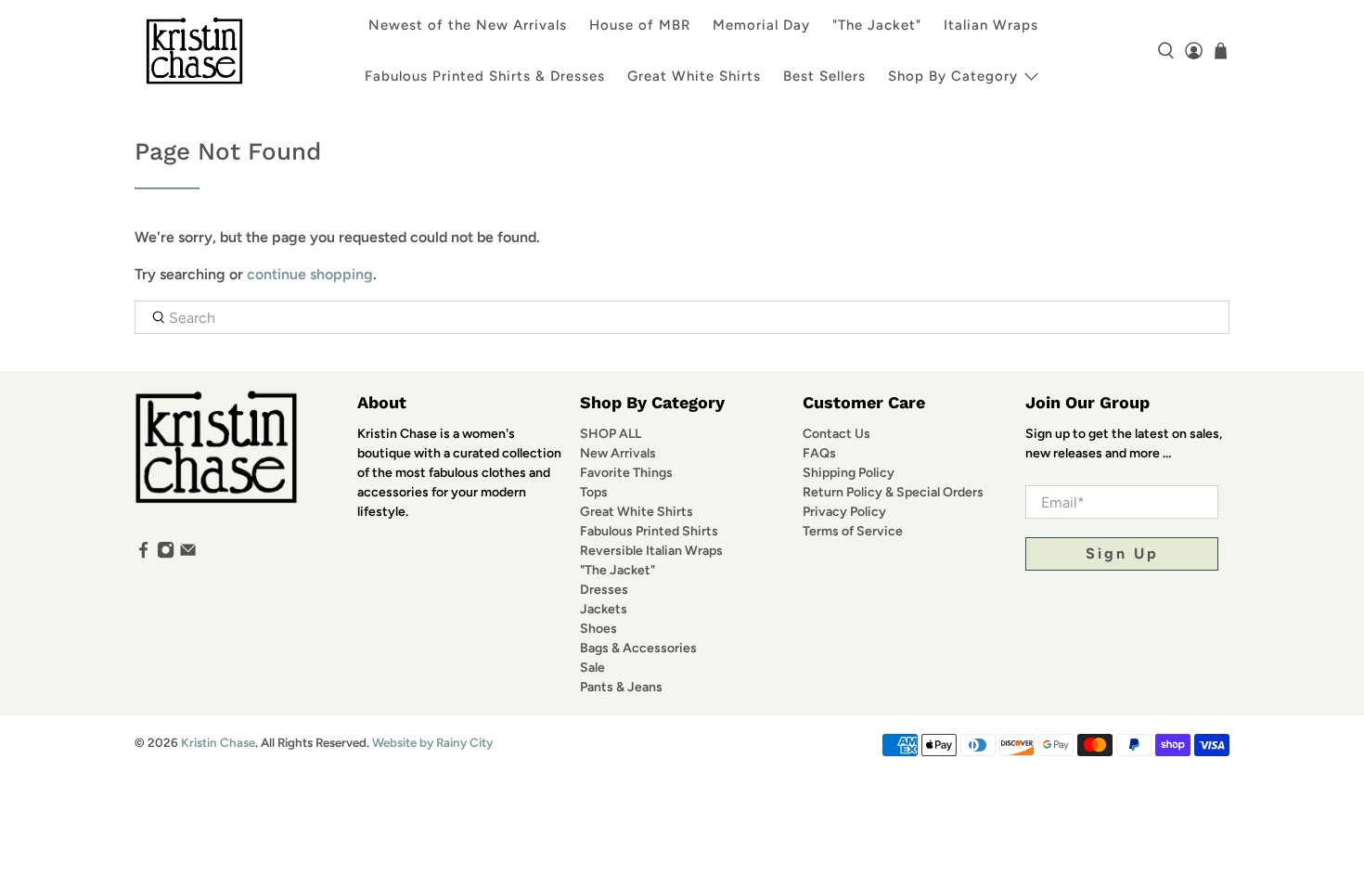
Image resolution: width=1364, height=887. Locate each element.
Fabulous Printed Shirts (649, 531)
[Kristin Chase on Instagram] (165, 554)
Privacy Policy (844, 512)
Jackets (603, 609)
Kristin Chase (218, 742)
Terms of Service (853, 531)
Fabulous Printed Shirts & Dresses (485, 76)
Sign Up (1122, 553)
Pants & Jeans (621, 687)
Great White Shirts (694, 76)
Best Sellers (824, 76)
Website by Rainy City (432, 742)
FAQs (819, 453)
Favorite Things (626, 473)
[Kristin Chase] (194, 50)
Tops (594, 492)
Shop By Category (953, 76)
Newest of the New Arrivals (467, 25)
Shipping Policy (848, 473)
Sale (592, 667)
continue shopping (310, 274)
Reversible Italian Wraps (651, 551)
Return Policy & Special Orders (893, 492)
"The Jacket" (876, 25)
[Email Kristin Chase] (188, 554)
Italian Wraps (991, 25)
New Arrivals (618, 453)
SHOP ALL (610, 434)
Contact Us (836, 434)
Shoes (598, 628)
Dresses (604, 590)
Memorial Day (761, 25)
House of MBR (639, 25)
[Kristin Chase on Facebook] (143, 554)
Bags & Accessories (638, 648)
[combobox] (682, 317)
